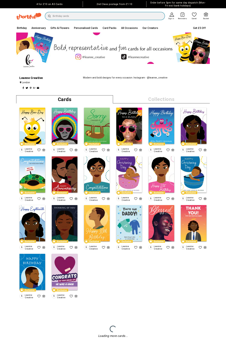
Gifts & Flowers (59, 28)
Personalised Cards (86, 28)
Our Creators (150, 28)
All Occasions (129, 28)
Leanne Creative (29, 150)
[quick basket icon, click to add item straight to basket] (43, 150)
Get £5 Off (199, 28)
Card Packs (109, 28)
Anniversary (38, 28)
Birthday (22, 28)
